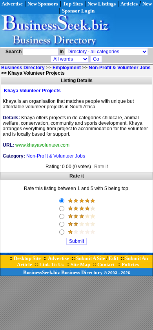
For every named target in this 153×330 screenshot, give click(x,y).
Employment (67, 67)
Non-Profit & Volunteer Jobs (120, 67)
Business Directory (82, 272)
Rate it (101, 166)
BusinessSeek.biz (41, 272)
